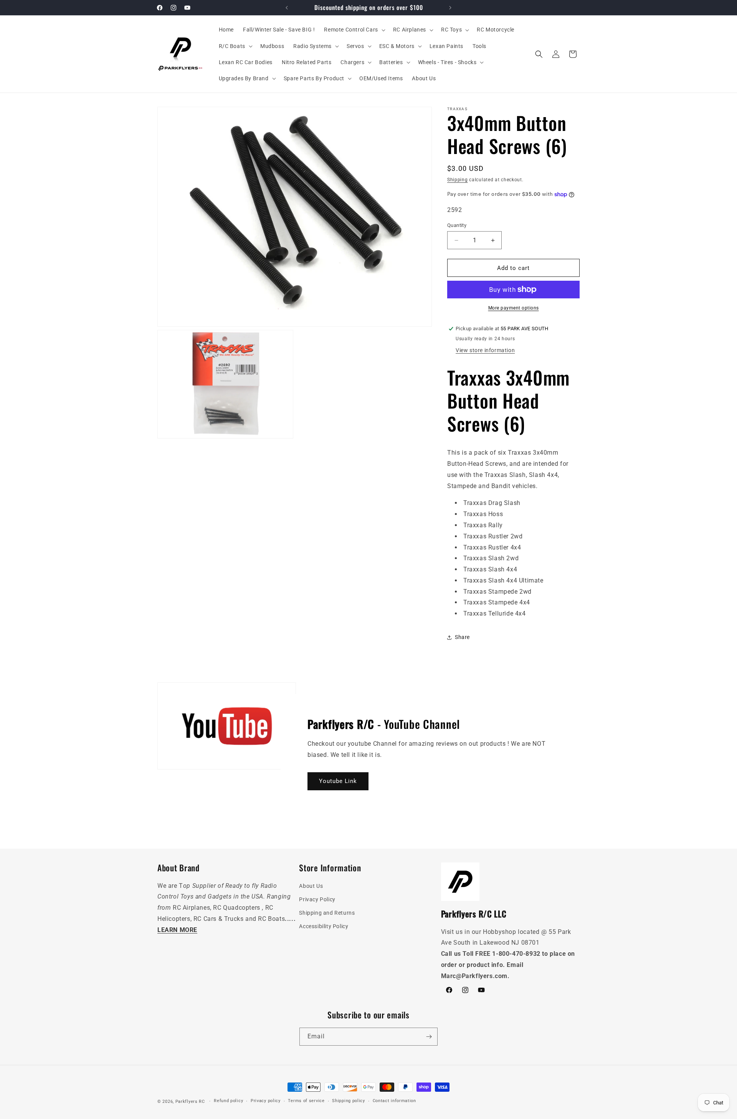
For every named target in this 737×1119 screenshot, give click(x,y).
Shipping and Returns (327, 913)
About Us (311, 886)
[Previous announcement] (286, 7)
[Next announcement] (450, 7)
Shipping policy (348, 1100)
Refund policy (228, 1100)
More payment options (513, 308)
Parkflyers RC (191, 1101)
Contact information (394, 1100)
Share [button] (462, 637)
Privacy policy (266, 1100)
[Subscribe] (428, 1037)
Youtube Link (338, 781)
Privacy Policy (317, 899)
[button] (353, 30)
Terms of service (306, 1100)
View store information (485, 350)
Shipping (457, 179)
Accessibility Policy (323, 926)
